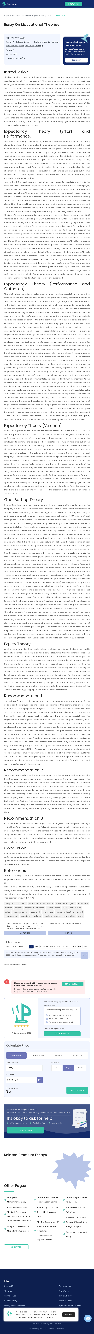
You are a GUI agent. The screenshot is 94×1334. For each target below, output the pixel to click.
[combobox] (24, 1068)
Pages (68, 1068)
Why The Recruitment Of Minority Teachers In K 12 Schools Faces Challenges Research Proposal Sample (48, 1231)
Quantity (55, 1062)
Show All (16, 1247)
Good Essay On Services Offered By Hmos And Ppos (47, 1212)
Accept (68, 1315)
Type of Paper (12, 1062)
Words (80, 1068)
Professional (77, 1055)
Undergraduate (38, 1055)
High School (16, 1055)
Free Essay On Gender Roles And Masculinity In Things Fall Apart (77, 1222)
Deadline (10, 1075)
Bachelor (58, 1055)
